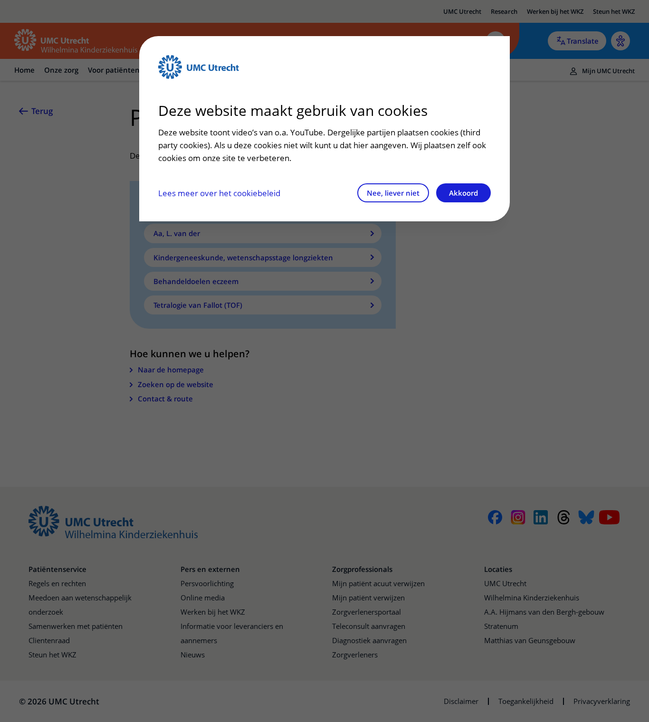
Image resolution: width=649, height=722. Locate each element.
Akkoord (463, 193)
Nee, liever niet (393, 193)
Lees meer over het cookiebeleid (219, 193)
